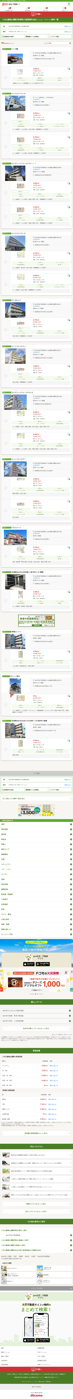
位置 (3, 859)
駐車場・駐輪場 (7, 894)
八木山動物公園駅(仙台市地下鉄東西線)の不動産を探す (21, 1250)
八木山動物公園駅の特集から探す (13, 1245)
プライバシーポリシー (27, 1381)
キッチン (4, 874)
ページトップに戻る (36, 1288)
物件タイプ (5, 849)
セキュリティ (6, 864)
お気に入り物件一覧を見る (15, 798)
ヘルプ (35, 1381)
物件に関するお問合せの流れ (51, 1374)
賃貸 (2, 1348)
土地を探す (4, 1360)
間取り (3, 844)
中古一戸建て (41, 1356)
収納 (3, 879)
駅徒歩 (3, 839)
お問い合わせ (41, 1381)
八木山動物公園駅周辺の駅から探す (14, 1230)
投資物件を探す (42, 1360)
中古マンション (42, 1352)
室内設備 (4, 884)
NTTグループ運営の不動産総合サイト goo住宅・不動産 (13, 0)
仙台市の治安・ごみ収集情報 (13, 1021)
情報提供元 (62, 1374)
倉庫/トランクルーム (43, 1364)
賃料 (3, 824)
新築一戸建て (5, 1356)
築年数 (3, 834)
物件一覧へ (53, 1065)
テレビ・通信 (6, 914)
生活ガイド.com (68, 1034)
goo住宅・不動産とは (12, 1374)
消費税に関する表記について (51, 1377)
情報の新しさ (6, 929)
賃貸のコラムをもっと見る (36, 1204)
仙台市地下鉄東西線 (13, 1235)
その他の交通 (36, 99)
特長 (3, 909)
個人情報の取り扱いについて (36, 1377)
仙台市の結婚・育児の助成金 (13, 1016)
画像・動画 (5, 924)
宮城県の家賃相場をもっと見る (36, 1133)
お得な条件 (5, 919)
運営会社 (48, 1381)
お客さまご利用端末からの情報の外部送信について (31, 1374)
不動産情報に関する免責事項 (21, 1377)
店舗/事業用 (4, 1364)
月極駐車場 (40, 1348)
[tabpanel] (36, 981)
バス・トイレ (6, 869)
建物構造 (4, 854)
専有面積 (4, 829)
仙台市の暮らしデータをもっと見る (36, 1028)
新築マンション (5, 1352)
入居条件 (4, 899)
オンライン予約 (7, 934)
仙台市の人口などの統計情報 (13, 1010)
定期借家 (4, 904)
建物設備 (4, 889)
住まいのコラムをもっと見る (35, 1211)
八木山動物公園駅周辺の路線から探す (15, 1240)
